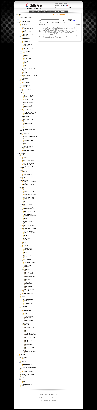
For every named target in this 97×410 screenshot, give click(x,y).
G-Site (24, 381)
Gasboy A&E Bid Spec (27, 157)
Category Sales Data (27, 89)
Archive (21, 355)
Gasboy (23, 27)
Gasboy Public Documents (28, 174)
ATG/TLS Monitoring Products (30, 110)
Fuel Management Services (28, 95)
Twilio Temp (22, 354)
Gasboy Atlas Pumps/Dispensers (29, 159)
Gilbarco (23, 37)
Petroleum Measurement (29, 113)
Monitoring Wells (27, 144)
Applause (26, 55)
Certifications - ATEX (30, 317)
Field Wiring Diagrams (28, 231)
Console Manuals (29, 319)
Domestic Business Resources (29, 188)
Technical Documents (26, 21)
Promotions (25, 72)
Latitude (25, 219)
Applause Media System (29, 208)
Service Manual (27, 238)
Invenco (23, 296)
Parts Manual (25, 245)
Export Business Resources (28, 197)
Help (74, 20)
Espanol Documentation (29, 198)
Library (20, 14)
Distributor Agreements (28, 193)
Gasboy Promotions (27, 32)
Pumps (25, 306)
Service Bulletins (29, 344)
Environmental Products (27, 309)
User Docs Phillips (29, 285)
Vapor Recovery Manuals (31, 351)
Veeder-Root (24, 387)
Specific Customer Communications (30, 75)
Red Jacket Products (27, 120)
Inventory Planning (28, 105)
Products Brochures (27, 109)
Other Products (27, 64)
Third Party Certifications (30, 347)
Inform (27, 331)
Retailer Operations (26, 74)
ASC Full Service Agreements (30, 190)
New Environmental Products (30, 112)
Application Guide (29, 316)
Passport (26, 65)
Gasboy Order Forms (27, 31)
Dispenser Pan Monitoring (29, 139)
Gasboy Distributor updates (28, 30)
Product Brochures (26, 51)
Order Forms (25, 47)
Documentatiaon (27, 314)
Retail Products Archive (27, 384)
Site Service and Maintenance (30, 108)
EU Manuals (26, 323)
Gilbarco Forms (26, 241)
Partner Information (25, 372)
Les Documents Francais (29, 202)
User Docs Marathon (30, 282)
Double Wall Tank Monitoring (30, 140)
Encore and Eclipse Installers (30, 215)
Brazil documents (25, 24)
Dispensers (24, 361)
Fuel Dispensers (26, 210)
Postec (23, 81)
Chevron (26, 76)
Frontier (25, 52)
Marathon (25, 360)
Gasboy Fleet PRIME (27, 164)
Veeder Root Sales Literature (28, 134)
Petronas (26, 258)
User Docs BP (28, 270)
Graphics (24, 42)
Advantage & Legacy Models (29, 211)
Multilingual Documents (28, 303)
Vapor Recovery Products (29, 119)
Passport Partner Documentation (26, 20)
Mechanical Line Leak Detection (30, 122)
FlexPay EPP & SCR (28, 255)
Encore (25, 57)
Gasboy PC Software (27, 171)
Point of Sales (25, 261)
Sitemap (55, 394)
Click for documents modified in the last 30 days (56, 22)
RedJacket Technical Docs (28, 299)
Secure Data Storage (28, 106)
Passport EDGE (27, 66)
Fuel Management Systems (29, 59)
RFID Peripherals (27, 259)
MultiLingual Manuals (30, 333)
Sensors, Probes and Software (30, 117)
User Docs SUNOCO (30, 287)
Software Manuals (29, 346)
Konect (24, 244)
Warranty (27, 353)
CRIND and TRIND (28, 249)
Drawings (27, 326)
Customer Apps (24, 357)
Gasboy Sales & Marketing (28, 34)
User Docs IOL (28, 279)
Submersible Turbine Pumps (28, 85)
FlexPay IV (26, 256)
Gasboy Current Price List (28, 28)
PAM (25, 236)
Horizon (25, 218)
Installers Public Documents (29, 234)
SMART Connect (27, 292)
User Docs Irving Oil (29, 280)
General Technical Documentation (29, 228)
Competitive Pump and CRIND (30, 262)
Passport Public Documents (28, 48)
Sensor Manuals (29, 343)
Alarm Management (28, 96)
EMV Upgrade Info (26, 41)
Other (23, 79)
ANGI (23, 154)
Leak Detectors (27, 302)
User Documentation (28, 269)
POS (22, 380)
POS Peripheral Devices (29, 268)
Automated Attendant (28, 248)
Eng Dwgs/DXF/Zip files (28, 229)
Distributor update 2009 (27, 364)
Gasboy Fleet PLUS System (28, 163)
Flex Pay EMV (27, 251)
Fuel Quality (28, 330)
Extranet (56, 3)
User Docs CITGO (29, 273)
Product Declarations (30, 341)
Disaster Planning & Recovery (30, 191)
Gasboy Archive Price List (28, 365)
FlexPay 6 (26, 252)
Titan (25, 224)
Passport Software (27, 265)
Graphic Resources (28, 44)
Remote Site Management (28, 290)
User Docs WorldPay (30, 289)
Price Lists (25, 49)
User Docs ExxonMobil (30, 275)
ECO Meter (26, 212)
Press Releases (27, 45)
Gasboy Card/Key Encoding (28, 160)
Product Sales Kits (26, 54)
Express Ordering (27, 58)
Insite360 (23, 295)
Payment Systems (27, 71)
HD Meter (26, 61)
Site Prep (26, 239)
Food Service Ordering (27, 204)
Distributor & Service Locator (63, 3)
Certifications (26, 300)
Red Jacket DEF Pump (28, 86)
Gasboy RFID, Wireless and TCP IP (29, 181)
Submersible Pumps (28, 127)
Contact (41, 394)
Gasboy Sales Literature (27, 35)
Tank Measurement (28, 149)
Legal (52, 394)
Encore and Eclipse (28, 214)
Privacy (48, 394)
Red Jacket (24, 83)
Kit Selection (26, 235)
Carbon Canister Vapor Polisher (30, 93)
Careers (45, 394)
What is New (25, 78)
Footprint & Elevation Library (29, 232)
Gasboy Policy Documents (28, 173)
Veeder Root (24, 88)
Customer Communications (28, 371)
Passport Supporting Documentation (29, 374)
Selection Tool (27, 324)
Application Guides (23, 15)
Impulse (25, 62)
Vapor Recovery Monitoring (28, 293)
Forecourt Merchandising (28, 207)
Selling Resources (23, 23)
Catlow (23, 25)
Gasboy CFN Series (27, 161)
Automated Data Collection (29, 98)
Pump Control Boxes (28, 123)
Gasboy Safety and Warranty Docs (29, 183)
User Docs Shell (29, 286)
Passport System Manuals (27, 375)
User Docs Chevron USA (30, 272)
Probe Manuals (29, 340)
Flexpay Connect (27, 253)
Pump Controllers (27, 304)
